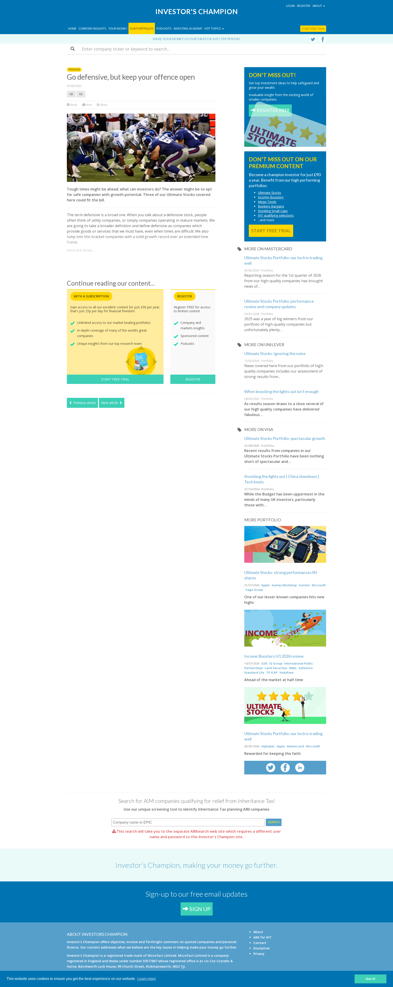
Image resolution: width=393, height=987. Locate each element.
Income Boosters (271, 197)
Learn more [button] (146, 979)
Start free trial (313, 29)
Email (73, 105)
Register (303, 6)
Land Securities (276, 668)
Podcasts (163, 28)
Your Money (117, 28)
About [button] (317, 6)
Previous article (84, 403)
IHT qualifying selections (276, 215)
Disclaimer (261, 948)
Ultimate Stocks (269, 192)
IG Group (275, 663)
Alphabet (268, 746)
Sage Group (254, 590)
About (258, 932)
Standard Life (254, 672)
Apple (265, 585)
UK (71, 94)
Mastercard (295, 746)
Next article (110, 403)
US (81, 94)
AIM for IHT (262, 937)
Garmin (304, 585)
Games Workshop (284, 585)
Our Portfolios (142, 28)
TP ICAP (271, 672)
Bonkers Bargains (271, 206)
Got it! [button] (370, 979)
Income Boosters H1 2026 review (274, 656)
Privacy (259, 953)
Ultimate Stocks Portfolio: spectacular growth (284, 438)
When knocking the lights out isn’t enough (281, 391)
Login (290, 6)
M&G (293, 668)
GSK (264, 663)
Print (88, 105)
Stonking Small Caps (273, 211)
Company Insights (92, 28)
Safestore (306, 668)
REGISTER (192, 379)
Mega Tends (267, 202)
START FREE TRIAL (115, 379)
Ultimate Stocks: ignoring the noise (275, 353)
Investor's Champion (196, 11)
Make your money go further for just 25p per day (196, 39)
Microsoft (319, 585)
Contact (259, 943)
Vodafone (287, 672)
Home (72, 28)
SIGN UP (199, 909)
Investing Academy (188, 28)
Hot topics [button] (213, 28)
